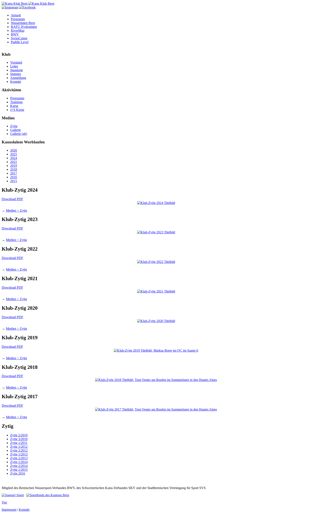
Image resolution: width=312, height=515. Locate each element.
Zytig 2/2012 (19, 450)
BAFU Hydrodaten (24, 27)
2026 (13, 150)
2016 (13, 177)
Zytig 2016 (17, 473)
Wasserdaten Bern (23, 23)
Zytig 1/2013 (19, 454)
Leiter (14, 66)
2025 (13, 154)
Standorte (16, 70)
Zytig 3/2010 (19, 439)
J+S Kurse (17, 109)
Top (4, 502)
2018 (13, 169)
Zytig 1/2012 (19, 446)
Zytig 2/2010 (19, 435)
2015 (13, 181)
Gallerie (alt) (18, 134)
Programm (18, 19)
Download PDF (12, 199)
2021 (13, 162)
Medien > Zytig (16, 210)
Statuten (15, 74)
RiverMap (17, 30)
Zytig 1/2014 (19, 462)
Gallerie (15, 130)
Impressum (9, 509)
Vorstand (16, 62)
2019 (13, 165)
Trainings (16, 102)
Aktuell (16, 15)
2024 (13, 158)
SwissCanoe (19, 38)
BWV (15, 34)
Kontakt (15, 81)
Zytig (13, 126)
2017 (13, 173)
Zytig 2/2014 (19, 466)
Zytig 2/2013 (19, 458)
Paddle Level (19, 42)
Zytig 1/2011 (18, 443)
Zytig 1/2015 (19, 469)
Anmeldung (18, 78)
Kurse (14, 106)
